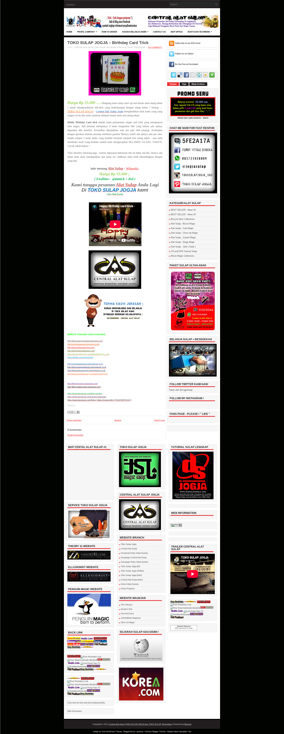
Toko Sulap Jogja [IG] (130, 566)
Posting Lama (159, 420)
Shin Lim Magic (128, 622)
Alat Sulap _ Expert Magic (183, 237)
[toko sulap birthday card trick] (115, 95)
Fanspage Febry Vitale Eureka (134, 562)
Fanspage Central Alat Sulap (134, 557)
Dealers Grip (126, 609)
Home (69, 32)
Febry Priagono (128, 588)
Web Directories (74, 711)
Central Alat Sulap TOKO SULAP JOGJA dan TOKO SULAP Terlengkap (140, 724)
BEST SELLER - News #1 (183, 210)
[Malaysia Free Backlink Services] (100, 639)
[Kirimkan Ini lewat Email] (69, 412)
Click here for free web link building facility (86, 703)
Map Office (177, 32)
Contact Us (159, 32)
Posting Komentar (75, 435)
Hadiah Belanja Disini (135, 31)
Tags (184, 84)
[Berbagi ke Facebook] (78, 412)
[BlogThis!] (72, 412)
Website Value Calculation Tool (179, 731)
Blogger (187, 724)
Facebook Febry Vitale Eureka (134, 553)
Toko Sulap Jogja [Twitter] (132, 571)
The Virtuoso (126, 605)
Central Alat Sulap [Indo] (131, 580)
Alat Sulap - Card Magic (182, 228)
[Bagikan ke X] (75, 412)
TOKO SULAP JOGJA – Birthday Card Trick (107, 43)
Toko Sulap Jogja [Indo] (131, 575)
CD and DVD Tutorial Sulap (184, 251)
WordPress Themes (114, 731)
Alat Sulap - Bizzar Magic (183, 223)
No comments (155, 47)
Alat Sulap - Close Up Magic (184, 233)
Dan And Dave (127, 613)
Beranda (70, 5)
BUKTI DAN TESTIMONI (200, 31)
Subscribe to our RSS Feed (187, 43)
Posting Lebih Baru (74, 420)
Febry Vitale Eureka (130, 584)
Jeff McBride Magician (131, 618)
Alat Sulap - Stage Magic (183, 242)
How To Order (109, 32)
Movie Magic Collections (182, 256)
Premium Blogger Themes (155, 731)
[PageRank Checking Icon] (176, 526)
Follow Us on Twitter (184, 54)
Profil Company (87, 31)
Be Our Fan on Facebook (186, 64)
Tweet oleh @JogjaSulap (180, 390)
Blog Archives (198, 84)
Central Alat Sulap (129, 549)
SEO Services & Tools (184, 628)
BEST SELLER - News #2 (183, 214)
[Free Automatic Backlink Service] (74, 648)
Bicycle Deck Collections (183, 219)
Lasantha (139, 731)
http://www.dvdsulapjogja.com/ (80, 347)
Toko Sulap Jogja (128, 544)
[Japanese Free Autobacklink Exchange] (87, 645)
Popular (173, 84)
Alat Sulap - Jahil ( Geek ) (183, 246)
